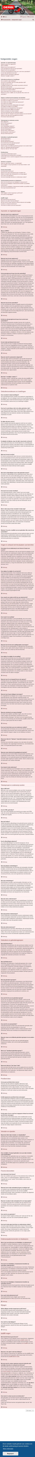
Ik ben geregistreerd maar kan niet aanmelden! (11, 68)
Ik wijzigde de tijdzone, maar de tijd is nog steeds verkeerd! (14, 85)
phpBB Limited (24, 1340)
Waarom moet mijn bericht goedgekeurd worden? (12, 115)
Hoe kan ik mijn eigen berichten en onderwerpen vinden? (14, 177)
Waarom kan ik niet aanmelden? (8, 70)
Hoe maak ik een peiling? (6, 103)
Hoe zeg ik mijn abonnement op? (8, 187)
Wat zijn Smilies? (4, 124)
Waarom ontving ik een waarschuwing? (10, 110)
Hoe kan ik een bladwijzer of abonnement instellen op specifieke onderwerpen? (15, 184)
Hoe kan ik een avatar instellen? (8, 89)
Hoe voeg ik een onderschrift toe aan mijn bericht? (12, 102)
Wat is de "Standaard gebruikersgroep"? (10, 147)
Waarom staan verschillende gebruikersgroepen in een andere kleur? (16, 145)
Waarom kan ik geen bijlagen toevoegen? (10, 109)
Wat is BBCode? (4, 121)
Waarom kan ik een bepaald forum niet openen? (11, 108)
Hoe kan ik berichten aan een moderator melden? (12, 112)
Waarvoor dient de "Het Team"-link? (9, 148)
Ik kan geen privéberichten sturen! (8, 153)
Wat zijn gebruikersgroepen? (7, 141)
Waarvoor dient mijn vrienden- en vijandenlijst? (11, 163)
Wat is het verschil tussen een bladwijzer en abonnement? (14, 182)
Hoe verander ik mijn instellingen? (8, 81)
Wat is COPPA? (4, 65)
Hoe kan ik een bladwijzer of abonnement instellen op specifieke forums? (17, 186)
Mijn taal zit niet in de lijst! (6, 86)
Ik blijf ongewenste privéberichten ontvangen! (11, 155)
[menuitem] (5, 17)
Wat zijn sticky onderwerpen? (7, 130)
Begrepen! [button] (10, 1453)
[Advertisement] (17, 39)
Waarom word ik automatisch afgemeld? (10, 74)
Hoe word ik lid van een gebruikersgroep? (10, 142)
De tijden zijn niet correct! (6, 83)
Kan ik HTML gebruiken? (6, 123)
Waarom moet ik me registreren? (8, 64)
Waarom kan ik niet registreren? (8, 67)
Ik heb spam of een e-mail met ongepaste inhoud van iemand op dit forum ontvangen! (17, 157)
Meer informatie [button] (8, 1448)
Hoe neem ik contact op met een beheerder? (11, 205)
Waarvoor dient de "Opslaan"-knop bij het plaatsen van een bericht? (16, 113)
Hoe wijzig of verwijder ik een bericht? (9, 100)
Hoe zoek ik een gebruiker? (7, 175)
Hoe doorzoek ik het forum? (7, 171)
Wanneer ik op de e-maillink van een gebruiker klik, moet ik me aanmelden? (15, 93)
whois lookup (6, 1371)
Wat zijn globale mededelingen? (8, 127)
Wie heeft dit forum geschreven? (8, 199)
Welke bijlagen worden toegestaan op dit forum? (11, 192)
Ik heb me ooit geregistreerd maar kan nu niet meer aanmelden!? (15, 71)
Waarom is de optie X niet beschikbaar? (10, 200)
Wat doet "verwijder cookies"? (7, 75)
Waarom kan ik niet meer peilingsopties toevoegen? (12, 105)
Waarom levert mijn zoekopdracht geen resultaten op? (13, 172)
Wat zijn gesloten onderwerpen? (8, 132)
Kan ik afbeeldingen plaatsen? (7, 126)
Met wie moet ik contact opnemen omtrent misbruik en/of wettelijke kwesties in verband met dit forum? (16, 203)
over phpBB (25, 1343)
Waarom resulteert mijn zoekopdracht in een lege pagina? (14, 174)
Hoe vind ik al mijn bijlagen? (7, 194)
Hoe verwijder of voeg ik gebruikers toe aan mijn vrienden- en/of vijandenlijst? (15, 165)
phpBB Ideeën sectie (14, 1356)
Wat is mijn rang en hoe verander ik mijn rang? (11, 91)
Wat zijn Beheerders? (6, 138)
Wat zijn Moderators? (6, 140)
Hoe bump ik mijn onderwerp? (7, 116)
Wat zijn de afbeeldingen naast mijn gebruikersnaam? (13, 88)
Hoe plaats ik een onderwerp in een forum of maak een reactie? (15, 99)
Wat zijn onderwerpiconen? (7, 133)
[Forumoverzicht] (8, 7)
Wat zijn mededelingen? (6, 129)
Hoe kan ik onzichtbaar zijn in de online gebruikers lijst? (13, 82)
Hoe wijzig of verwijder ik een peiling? (9, 106)
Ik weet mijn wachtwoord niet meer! (9, 73)
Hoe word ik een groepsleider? (8, 144)
